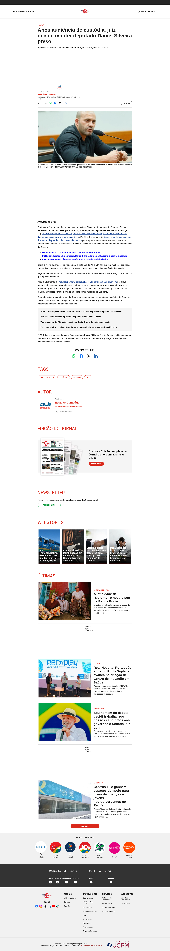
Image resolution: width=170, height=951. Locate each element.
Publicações (87, 919)
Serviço (77, 377)
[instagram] (41, 906)
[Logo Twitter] (60, 103)
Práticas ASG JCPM (88, 903)
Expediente (87, 923)
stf (88, 377)
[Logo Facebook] (55, 103)
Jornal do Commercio (125, 899)
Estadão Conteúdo (47, 94)
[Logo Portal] (85, 11)
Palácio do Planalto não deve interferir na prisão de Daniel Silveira (75, 259)
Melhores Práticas (90, 911)
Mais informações (66, 411)
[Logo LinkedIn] (65, 103)
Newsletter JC (107, 904)
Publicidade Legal (108, 908)
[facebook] (37, 906)
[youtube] (53, 906)
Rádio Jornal (125, 904)
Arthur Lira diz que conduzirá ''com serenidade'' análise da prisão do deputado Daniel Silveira (81, 312)
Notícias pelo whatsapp (107, 899)
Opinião (67, 906)
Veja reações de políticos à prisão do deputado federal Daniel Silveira (70, 317)
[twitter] (45, 906)
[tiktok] (57, 906)
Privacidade (87, 908)
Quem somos (88, 898)
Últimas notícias (70, 898)
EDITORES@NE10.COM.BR (91, 945)
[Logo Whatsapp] (50, 103)
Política (63, 377)
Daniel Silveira (47, 377)
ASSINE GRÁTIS (49, 505)
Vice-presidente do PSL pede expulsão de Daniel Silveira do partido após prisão (75, 322)
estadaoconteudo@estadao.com (68, 406)
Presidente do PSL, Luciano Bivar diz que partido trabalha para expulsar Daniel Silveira (78, 327)
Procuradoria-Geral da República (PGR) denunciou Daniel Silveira (87, 282)
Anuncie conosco (108, 911)
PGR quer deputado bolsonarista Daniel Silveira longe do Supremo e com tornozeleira (84, 256)
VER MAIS (85, 826)
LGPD (85, 915)
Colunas (67, 902)
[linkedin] (49, 906)
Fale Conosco (88, 927)
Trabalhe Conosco (90, 931)
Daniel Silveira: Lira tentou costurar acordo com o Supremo (71, 252)
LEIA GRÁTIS (96, 464)
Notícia (127, 103)
